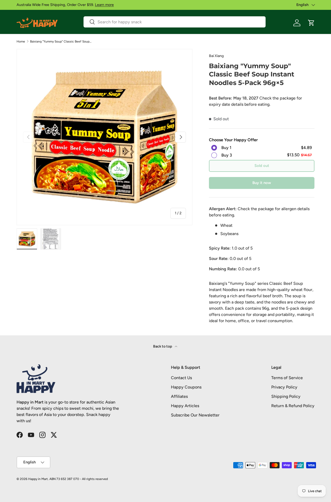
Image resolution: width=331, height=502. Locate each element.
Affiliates (179, 396)
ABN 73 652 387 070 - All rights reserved (78, 479)
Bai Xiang (216, 56)
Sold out (261, 165)
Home (21, 41)
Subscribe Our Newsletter (195, 415)
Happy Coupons (186, 387)
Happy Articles (185, 405)
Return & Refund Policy (292, 405)
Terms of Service (287, 377)
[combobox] (175, 21)
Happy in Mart (38, 479)
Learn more (104, 4)
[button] (311, 23)
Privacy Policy (284, 387)
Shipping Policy (285, 396)
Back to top (163, 346)
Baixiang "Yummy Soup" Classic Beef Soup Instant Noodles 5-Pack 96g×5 (61, 41)
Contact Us (181, 377)
